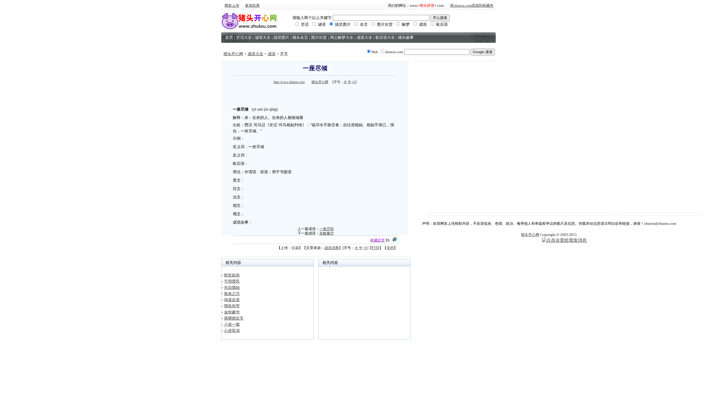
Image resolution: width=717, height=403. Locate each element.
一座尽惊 (326, 229)
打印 (375, 248)
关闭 (390, 248)
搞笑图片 (342, 24)
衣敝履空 (326, 233)
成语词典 (331, 248)
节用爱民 (232, 281)
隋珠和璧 (232, 306)
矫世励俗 (232, 275)
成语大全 (255, 54)
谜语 (321, 24)
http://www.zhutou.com (289, 82)
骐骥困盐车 (234, 318)
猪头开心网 (233, 54)
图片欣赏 (384, 24)
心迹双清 (232, 331)
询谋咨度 (232, 300)
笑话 (304, 24)
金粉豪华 (232, 312)
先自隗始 (232, 287)
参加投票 (252, 5)
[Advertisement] (315, 94)
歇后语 (441, 24)
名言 (363, 24)
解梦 (405, 24)
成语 (422, 24)
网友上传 (232, 5)
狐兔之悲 (232, 294)
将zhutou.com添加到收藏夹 (471, 5)
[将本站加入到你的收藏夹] (394, 240)
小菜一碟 (232, 324)
